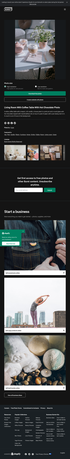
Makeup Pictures (38, 418)
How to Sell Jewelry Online (50, 435)
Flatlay (38, 134)
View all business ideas (15, 395)
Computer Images (38, 426)
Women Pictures (40, 433)
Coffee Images (19, 422)
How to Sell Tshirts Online (50, 439)
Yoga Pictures (18, 440)
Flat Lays (17, 430)
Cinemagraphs (40, 430)
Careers (6, 408)
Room (42, 134)
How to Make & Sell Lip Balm (50, 430)
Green (55, 134)
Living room (48, 134)
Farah (12, 127)
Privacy (43, 408)
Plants (17, 134)
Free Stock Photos (7, 418)
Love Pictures (29, 436)
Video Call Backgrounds (18, 444)
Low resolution (42, 87)
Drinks (33, 134)
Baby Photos (39, 440)
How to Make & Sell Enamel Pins (61, 424)
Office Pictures (19, 425)
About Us (50, 408)
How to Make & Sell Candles (61, 435)
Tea (5, 134)
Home (28, 134)
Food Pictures (39, 422)
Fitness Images (29, 440)
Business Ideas (50, 418)
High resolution (11, 87)
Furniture (23, 134)
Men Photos (18, 436)
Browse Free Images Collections (7, 424)
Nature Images (29, 422)
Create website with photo (35, 99)
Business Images (17, 418)
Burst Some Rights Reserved (13, 141)
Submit (49, 190)
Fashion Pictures (27, 418)
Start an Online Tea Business (50, 423)
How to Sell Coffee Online (60, 430)
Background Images (28, 431)
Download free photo (35, 93)
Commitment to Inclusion (31, 408)
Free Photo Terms (16, 408)
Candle (12, 134)
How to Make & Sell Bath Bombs (61, 418)
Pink (8, 134)
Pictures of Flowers (39, 436)
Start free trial (10, 243)
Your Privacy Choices (42, 454)
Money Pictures (29, 425)
